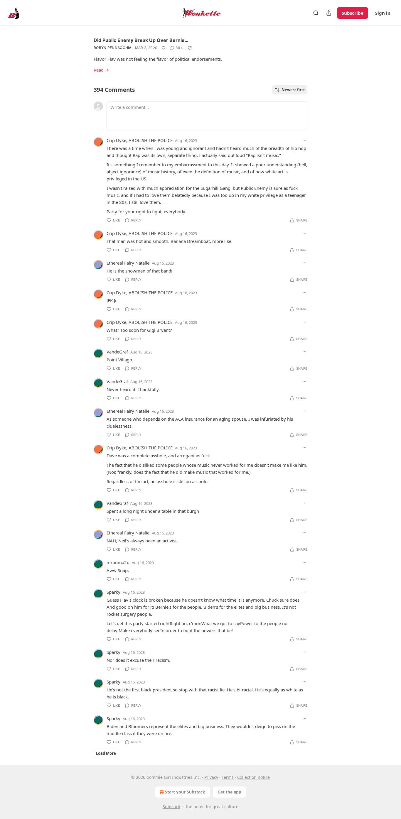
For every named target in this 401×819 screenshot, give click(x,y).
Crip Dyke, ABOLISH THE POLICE (140, 140)
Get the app (229, 792)
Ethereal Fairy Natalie (128, 263)
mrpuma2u (118, 562)
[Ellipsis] (304, 140)
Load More (106, 753)
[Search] (316, 13)
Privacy (211, 777)
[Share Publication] (329, 13)
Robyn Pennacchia (113, 47)
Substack (171, 806)
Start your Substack (185, 792)
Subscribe (352, 13)
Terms (228, 777)
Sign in (382, 13)
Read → (101, 70)
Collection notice (253, 777)
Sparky (113, 592)
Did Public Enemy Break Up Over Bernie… (141, 40)
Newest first (293, 89)
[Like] (163, 47)
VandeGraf (117, 352)
